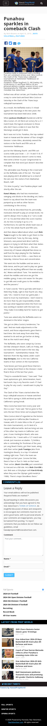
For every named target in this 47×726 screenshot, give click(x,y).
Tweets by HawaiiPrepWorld (12, 687)
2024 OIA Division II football (15, 604)
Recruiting (8, 608)
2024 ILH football (10, 593)
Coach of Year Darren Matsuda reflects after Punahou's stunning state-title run (29, 652)
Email (6, 566)
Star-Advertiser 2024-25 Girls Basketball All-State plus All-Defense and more (29, 663)
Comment (8, 534)
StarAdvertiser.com (15, 722)
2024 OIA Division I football (15, 601)
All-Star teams (9, 615)
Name (6, 558)
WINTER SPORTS (8, 709)
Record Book (8, 612)
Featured (20, 36)
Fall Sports (8, 589)
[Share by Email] (15, 43)
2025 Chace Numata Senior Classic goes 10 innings (28, 630)
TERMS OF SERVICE (27, 506)
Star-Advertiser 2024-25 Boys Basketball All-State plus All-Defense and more (29, 641)
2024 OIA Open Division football (17, 597)
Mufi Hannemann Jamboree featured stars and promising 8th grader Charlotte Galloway (29, 674)
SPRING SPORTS (8, 713)
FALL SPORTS (7, 704)
